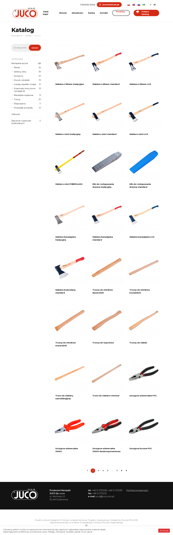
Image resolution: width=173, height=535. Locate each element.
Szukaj (35, 48)
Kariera (91, 13)
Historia (63, 13)
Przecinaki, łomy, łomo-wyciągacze (25, 89)
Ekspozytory (20, 103)
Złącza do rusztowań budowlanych (21, 121)
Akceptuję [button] (164, 531)
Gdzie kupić (46, 13)
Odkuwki (15, 114)
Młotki (17, 67)
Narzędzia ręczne (19, 63)
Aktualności (77, 13)
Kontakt (104, 13)
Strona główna (16, 36)
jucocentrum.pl (111, 4)
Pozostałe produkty (23, 108)
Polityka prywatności (137, 490)
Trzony (17, 99)
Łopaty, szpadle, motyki (25, 84)
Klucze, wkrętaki (22, 80)
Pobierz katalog (145, 13)
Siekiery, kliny (20, 71)
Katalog (28, 36)
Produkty (120, 12)
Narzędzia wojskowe (23, 95)
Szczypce (18, 76)
